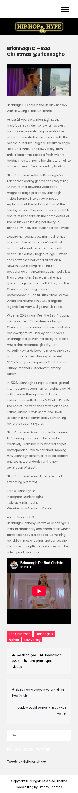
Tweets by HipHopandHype (26, 761)
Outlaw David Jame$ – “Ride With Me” (41, 711)
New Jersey (32, 640)
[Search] (66, 735)
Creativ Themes (50, 787)
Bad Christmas (19, 634)
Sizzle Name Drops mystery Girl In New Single (38, 693)
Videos (17, 667)
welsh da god (26, 655)
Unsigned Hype (40, 661)
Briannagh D (44, 634)
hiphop (14, 640)
